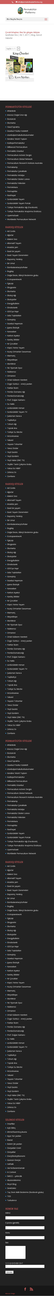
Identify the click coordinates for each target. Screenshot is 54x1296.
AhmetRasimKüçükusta (17, 1132)
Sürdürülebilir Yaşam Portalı (18, 203)
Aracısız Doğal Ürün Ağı (17, 115)
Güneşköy (11, 319)
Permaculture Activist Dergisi (19, 155)
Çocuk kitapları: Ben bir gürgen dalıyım (22, 32)
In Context (11, 1172)
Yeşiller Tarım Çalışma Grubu (19, 464)
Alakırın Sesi (12, 239)
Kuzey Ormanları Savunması (19, 351)
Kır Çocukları (12, 343)
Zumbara (11, 476)
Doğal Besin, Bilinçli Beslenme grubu (22, 275)
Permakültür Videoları (16, 183)
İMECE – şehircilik (14, 1176)
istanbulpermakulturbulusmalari (20, 135)
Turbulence (12, 1200)
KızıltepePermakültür (16, 143)
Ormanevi (11, 376)
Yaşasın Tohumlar (14, 444)
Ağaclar (10, 235)
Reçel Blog (11, 1184)
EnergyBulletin (13, 303)
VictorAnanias (13, 436)
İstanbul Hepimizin (15, 323)
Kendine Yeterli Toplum (17, 139)
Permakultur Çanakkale (17, 171)
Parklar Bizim (12, 388)
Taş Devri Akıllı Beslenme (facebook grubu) (25, 1192)
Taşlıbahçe (11, 420)
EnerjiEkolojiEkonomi (16, 1156)
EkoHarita (11, 123)
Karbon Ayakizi (13, 335)
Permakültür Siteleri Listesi (18, 179)
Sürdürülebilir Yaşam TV (17, 412)
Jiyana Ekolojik (13, 327)
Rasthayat (11, 195)
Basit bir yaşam (13, 251)
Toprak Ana (12, 428)
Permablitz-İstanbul (15, 151)
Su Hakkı (10, 404)
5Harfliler (11, 1124)
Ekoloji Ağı (11, 295)
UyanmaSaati (12, 215)
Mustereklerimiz (14, 1180)
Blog (33, 35)
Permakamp (12, 167)
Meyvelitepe (12, 359)
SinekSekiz (11, 1188)
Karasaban (11, 331)
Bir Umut (11, 263)
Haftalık (10, 1164)
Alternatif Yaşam (14, 243)
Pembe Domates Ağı (16, 392)
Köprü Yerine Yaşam (15, 347)
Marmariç (11, 355)
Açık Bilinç (11, 1128)
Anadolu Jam (12, 247)
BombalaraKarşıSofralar (17, 267)
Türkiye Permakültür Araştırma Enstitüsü (24, 211)
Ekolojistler (12, 299)
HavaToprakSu (13, 127)
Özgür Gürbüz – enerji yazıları (19, 384)
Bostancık (11, 119)
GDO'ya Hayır (13, 311)
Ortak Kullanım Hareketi (17, 380)
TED (9, 1196)
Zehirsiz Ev (11, 472)
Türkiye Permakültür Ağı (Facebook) (22, 207)
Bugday (10, 271)
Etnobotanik (12, 307)
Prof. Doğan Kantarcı (16, 400)
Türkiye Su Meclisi (14, 432)
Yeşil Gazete (12, 452)
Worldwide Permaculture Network (21, 219)
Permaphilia (12, 191)
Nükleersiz (11, 371)
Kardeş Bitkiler (13, 339)
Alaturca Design (10, 1293)
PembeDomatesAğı (15, 396)
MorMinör (11, 364)
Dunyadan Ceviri (14, 1148)
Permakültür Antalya (15, 175)
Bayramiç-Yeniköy (14, 259)
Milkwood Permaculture (17, 147)
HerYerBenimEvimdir (16, 1168)
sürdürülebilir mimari (15, 408)
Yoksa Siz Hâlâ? (13, 468)
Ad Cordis (11, 231)
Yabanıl (10, 440)
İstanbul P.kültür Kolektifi (17, 131)
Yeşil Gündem (13, 456)
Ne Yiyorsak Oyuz (14, 368)
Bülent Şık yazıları (14, 1144)
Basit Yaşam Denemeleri (17, 255)
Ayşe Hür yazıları (14, 1136)
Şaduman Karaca (14, 416)
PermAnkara (12, 187)
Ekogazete (11, 287)
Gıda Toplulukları (14, 315)
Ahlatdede (11, 111)
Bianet (10, 1140)
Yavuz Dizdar (12, 448)
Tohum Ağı (12, 424)
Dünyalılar (11, 1152)
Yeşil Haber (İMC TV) (16, 460)
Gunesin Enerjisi (14, 1160)
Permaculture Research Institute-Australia (24, 163)
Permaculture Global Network (19, 159)
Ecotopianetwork (14, 279)
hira (16, 35)
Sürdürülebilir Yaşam (15, 199)
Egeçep (10, 283)
